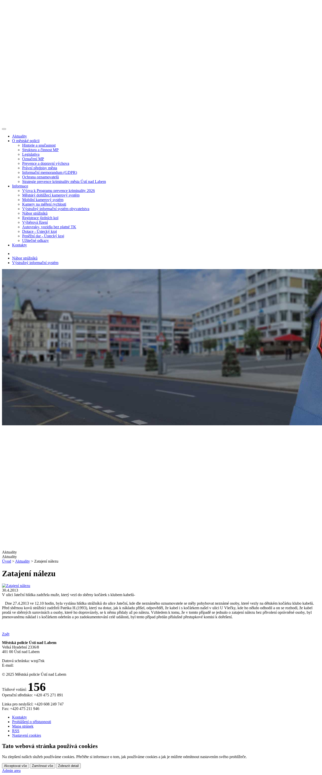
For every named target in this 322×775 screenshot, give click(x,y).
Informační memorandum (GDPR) (49, 172)
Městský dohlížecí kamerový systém (50, 195)
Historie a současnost (39, 145)
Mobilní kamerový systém (42, 200)
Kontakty (19, 245)
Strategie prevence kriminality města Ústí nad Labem (64, 181)
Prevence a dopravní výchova (45, 163)
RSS (15, 731)
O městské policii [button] (25, 141)
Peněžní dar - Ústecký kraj (43, 236)
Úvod (6, 561)
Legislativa (30, 154)
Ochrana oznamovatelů (40, 177)
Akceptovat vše (15, 766)
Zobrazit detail (68, 766)
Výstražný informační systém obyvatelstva (55, 209)
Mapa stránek (22, 726)
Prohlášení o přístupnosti (31, 722)
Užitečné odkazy (35, 240)
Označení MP (33, 159)
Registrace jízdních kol (40, 218)
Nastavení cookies (26, 735)
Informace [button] (20, 186)
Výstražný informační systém (35, 263)
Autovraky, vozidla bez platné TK (49, 227)
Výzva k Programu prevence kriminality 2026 (58, 190)
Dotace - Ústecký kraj (39, 231)
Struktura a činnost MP (40, 150)
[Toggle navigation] (4, 129)
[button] (161, 557)
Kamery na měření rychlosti (44, 204)
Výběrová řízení (35, 222)
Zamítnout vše (42, 766)
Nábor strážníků (35, 213)
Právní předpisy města (39, 168)
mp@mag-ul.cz (27, 665)
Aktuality (19, 136)
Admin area (11, 770)
